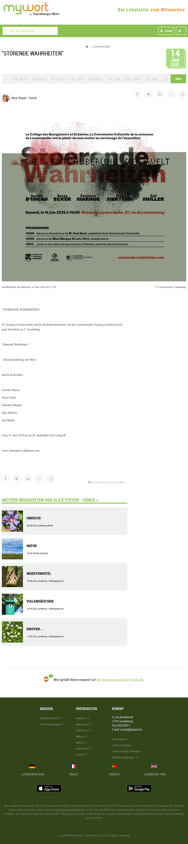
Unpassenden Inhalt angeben (108, 482)
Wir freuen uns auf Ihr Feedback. (120, 679)
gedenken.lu (82, 724)
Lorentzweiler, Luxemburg (172, 287)
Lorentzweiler (101, 46)
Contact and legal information (126, 751)
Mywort (118, 709)
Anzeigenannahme (49, 718)
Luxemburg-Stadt (44, 525)
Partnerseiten (86, 709)
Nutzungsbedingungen (123, 757)
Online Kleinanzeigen (50, 724)
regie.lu (80, 742)
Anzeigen (46, 709)
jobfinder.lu (82, 730)
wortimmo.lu (82, 748)
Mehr (178, 79)
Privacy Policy (119, 739)
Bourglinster (42, 553)
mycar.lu (80, 754)
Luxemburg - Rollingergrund (49, 580)
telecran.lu (81, 718)
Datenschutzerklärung (69, 810)
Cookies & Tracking (121, 745)
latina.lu (80, 736)
